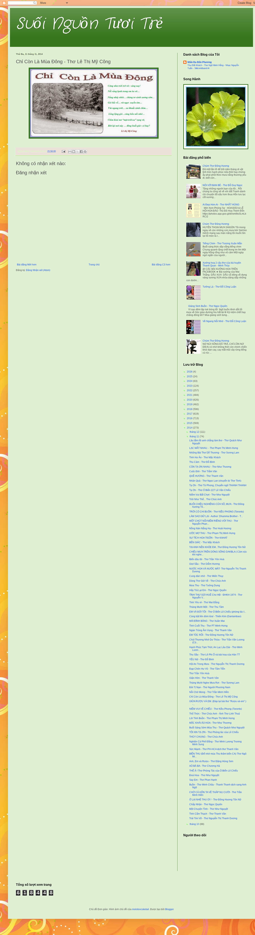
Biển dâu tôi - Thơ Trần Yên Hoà (206, 559)
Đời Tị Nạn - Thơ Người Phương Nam (209, 687)
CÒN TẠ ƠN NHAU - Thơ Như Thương (210, 466)
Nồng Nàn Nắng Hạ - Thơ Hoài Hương (210, 528)
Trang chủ (94, 264)
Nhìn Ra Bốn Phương (199, 62)
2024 (190, 381)
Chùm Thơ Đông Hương (216, 166)
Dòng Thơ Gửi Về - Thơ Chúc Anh (207, 580)
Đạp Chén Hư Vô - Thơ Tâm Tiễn (207, 668)
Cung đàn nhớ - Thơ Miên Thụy (206, 576)
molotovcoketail (140, 909)
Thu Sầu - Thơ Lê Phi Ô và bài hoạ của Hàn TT (214, 654)
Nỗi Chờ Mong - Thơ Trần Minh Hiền (209, 692)
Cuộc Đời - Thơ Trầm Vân (203, 471)
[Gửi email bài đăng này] (70, 152)
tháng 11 (195, 436)
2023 (190, 385)
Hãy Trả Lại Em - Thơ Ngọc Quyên (208, 590)
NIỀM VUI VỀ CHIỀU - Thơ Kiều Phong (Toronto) (215, 708)
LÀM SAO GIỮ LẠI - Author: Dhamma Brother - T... (216, 516)
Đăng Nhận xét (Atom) (38, 270)
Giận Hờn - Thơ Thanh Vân (204, 678)
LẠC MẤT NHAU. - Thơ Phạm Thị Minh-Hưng (213, 448)
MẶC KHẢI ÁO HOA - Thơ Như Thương (210, 722)
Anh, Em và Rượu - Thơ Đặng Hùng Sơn (211, 761)
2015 (190, 423)
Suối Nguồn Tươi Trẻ (89, 24)
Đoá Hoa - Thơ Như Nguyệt (204, 775)
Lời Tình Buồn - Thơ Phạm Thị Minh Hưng (212, 718)
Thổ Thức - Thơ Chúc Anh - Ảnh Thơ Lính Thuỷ (214, 713)
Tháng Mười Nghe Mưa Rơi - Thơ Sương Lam (214, 682)
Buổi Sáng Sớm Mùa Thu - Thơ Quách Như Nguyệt (216, 727)
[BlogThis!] (74, 152)
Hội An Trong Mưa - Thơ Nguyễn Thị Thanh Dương (216, 664)
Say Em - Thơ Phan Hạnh (203, 779)
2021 (190, 395)
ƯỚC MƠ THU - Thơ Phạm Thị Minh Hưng (212, 533)
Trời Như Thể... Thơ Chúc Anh (205, 499)
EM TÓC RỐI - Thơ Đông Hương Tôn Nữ (211, 635)
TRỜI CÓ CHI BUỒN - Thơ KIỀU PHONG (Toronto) (216, 511)
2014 (190, 427)
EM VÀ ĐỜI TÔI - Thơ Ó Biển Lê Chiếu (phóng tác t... (217, 611)
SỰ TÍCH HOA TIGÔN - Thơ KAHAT (208, 537)
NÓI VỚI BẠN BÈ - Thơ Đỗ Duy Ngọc (222, 185)
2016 (190, 418)
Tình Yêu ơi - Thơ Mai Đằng (204, 602)
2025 (190, 376)
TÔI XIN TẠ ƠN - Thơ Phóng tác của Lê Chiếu (214, 732)
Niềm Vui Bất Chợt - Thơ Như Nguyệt (209, 494)
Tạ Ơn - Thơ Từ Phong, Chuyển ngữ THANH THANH (217, 485)
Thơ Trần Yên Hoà (199, 673)
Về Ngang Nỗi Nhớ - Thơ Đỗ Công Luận (224, 321)
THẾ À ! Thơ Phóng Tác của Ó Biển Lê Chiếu (213, 770)
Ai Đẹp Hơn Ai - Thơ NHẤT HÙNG (221, 204)
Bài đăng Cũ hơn (161, 264)
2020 (190, 399)
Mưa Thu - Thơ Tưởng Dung (204, 585)
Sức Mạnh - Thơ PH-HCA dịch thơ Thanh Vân (213, 749)
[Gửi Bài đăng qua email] (63, 151)
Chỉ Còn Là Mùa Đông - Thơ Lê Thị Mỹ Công (213, 696)
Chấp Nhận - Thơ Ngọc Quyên (205, 804)
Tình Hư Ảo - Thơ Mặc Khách (205, 457)
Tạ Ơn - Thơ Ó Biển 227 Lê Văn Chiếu (210, 490)
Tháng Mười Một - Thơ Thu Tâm (206, 607)
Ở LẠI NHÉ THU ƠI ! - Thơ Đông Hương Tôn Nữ (215, 799)
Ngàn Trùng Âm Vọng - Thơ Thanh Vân (210, 630)
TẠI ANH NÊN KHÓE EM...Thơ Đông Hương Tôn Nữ (217, 547)
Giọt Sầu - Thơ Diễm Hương (204, 564)
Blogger (169, 909)
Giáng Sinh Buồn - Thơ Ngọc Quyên (207, 306)
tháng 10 (195, 824)
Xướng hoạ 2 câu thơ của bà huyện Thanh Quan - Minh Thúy (222, 264)
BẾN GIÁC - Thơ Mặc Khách (204, 542)
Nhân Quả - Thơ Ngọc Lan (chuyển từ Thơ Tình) (215, 480)
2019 (190, 404)
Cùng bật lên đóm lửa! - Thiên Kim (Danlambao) (215, 616)
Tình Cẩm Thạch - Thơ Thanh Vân (207, 813)
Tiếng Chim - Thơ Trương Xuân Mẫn (222, 243)
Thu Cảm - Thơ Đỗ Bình (202, 462)
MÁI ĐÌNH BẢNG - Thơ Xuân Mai (207, 621)
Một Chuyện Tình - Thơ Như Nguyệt (208, 809)
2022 (190, 390)
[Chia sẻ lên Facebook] (81, 152)
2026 (190, 371)
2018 (190, 409)
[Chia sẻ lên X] (77, 152)
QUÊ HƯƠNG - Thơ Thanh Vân (206, 476)
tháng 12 (195, 432)
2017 (190, 413)
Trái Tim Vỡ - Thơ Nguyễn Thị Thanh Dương (213, 818)
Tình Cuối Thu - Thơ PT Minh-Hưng (208, 625)
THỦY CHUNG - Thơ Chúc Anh (206, 736)
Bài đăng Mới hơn (26, 264)
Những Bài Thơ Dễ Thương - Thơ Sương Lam (214, 452)
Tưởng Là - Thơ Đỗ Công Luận (219, 286)
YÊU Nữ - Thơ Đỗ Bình (201, 659)
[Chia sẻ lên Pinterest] (85, 152)
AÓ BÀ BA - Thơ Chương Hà (204, 766)
